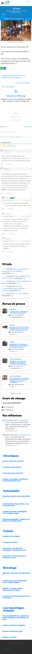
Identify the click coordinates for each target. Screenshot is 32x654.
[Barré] (7, 137)
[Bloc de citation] (13, 137)
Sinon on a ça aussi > (23, 83)
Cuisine (8, 531)
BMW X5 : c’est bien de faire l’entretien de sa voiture (13, 589)
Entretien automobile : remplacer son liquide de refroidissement (16, 520)
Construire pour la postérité (13, 473)
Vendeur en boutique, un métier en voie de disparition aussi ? (15, 480)
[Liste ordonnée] (9, 137)
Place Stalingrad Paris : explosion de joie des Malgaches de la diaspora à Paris (16, 617)
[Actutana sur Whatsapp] (16, 91)
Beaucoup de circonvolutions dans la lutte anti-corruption (13, 288)
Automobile (11, 490)
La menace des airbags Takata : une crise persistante (16, 505)
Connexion (29, 126)
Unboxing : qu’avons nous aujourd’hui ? (16, 497)
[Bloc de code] (14, 137)
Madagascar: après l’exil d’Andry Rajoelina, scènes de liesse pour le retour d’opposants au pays (19, 329)
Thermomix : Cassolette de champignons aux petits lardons (14, 549)
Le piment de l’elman (10, 542)
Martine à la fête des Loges (12, 631)
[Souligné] (5, 137)
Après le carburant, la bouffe (13, 461)
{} (18, 136)
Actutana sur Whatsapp (16, 96)
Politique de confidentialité (8, 649)
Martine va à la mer (10, 637)
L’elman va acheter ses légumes (14, 625)
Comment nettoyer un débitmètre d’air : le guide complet (15, 512)
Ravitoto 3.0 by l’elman (11, 536)
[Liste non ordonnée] (11, 137)
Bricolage (10, 567)
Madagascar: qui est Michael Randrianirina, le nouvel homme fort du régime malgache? (19, 346)
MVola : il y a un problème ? (19, 293)
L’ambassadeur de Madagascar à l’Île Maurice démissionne (19, 312)
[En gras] (1, 137)
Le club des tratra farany (12, 467)
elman (7, 198)
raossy (6, 168)
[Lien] (16, 137)
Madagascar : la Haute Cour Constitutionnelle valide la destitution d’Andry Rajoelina (18, 363)
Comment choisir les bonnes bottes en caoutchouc (16, 597)
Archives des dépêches (8, 86)
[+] (20, 136)
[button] (2, 3)
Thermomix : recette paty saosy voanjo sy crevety (14, 557)
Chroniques (11, 455)
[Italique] (3, 137)
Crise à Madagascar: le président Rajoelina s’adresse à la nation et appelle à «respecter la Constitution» (19, 380)
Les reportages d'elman (13, 609)
